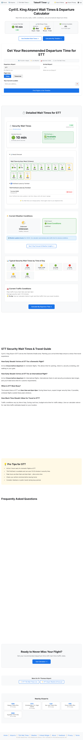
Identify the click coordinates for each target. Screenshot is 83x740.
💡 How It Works (59, 2)
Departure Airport (9, 64)
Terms (77, 735)
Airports (13, 735)
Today (7, 76)
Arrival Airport (47, 64)
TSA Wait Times (23, 735)
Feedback (62, 735)
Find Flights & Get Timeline (41, 90)
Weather (34, 735)
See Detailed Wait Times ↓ (30, 38)
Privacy (70, 735)
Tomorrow (18, 76)
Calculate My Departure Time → (41, 307)
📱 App (79, 2)
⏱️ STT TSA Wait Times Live (29, 682)
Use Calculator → (41, 661)
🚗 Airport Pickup (71, 2)
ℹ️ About (4, 2)
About (54, 735)
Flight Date (7, 73)
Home (6, 735)
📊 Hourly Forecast (16, 154)
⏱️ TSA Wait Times (22, 2)
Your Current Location (11, 81)
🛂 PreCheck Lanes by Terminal (20, 183)
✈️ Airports (11, 2)
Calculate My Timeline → (54, 38)
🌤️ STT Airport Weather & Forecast (52, 682)
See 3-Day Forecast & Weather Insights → (41, 246)
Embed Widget (44, 735)
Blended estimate (17, 129)
